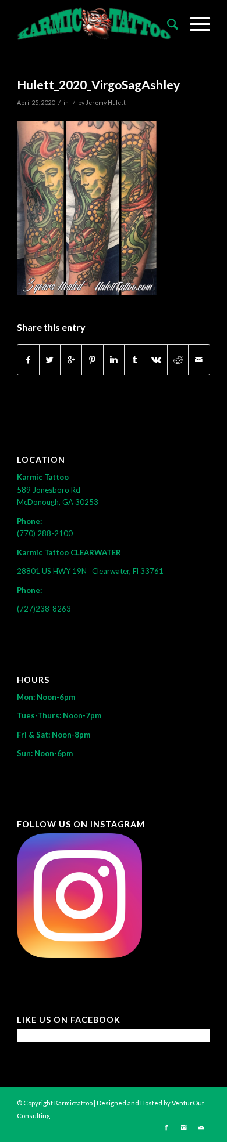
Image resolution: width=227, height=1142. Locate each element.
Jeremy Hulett (106, 102)
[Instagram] (184, 1127)
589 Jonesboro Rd (49, 489)
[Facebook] (166, 1127)
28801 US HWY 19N (54, 571)
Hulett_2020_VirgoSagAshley (98, 84)
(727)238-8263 (44, 608)
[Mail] (201, 1127)
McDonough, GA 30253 (57, 502)
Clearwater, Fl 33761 (128, 571)
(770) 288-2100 (45, 533)
